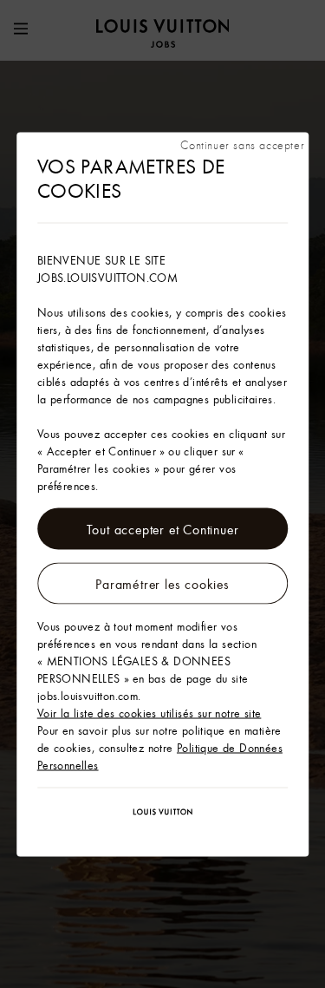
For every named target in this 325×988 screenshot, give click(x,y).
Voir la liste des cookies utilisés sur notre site (149, 712)
